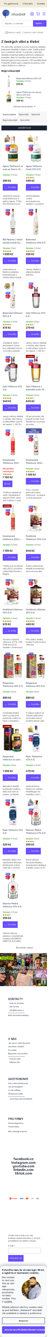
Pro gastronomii (11, 4)
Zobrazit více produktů (23, 106)
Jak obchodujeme (15, 1087)
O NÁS (12, 1038)
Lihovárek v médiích (16, 1047)
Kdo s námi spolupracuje (18, 1083)
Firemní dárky (13, 1127)
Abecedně (25, 120)
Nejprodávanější (10, 120)
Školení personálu (15, 1094)
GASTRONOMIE (18, 1078)
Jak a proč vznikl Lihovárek (19, 1043)
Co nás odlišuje (14, 1090)
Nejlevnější (24, 114)
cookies (8, 1301)
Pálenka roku (15, 1062)
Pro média (12, 1050)
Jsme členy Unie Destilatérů (21, 1099)
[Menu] (44, 14)
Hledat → (40, 23)
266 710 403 (14, 1007)
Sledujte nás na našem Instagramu (27, 969)
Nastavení (23, 1321)
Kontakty (41, 4)
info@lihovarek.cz (17, 1010)
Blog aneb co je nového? (18, 1054)
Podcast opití (15, 1059)
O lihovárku (28, 4)
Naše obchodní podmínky (18, 1015)
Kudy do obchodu (17, 1003)
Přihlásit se (16, 1258)
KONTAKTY (15, 999)
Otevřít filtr (24, 128)
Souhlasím (23, 1330)
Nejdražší (35, 114)
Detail (7, 484)
